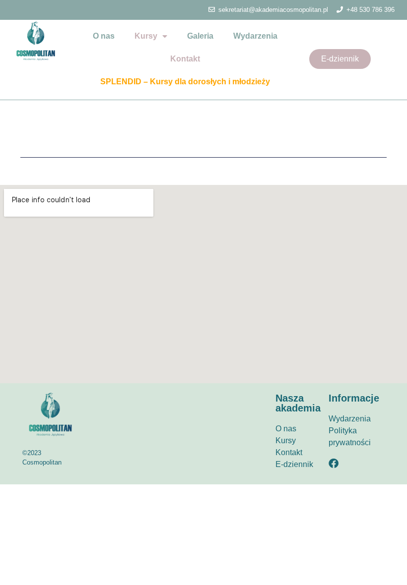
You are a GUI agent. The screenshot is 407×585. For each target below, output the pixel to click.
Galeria (200, 36)
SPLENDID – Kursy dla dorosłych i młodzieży (185, 81)
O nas (104, 36)
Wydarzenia (255, 36)
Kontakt (185, 59)
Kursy (146, 36)
